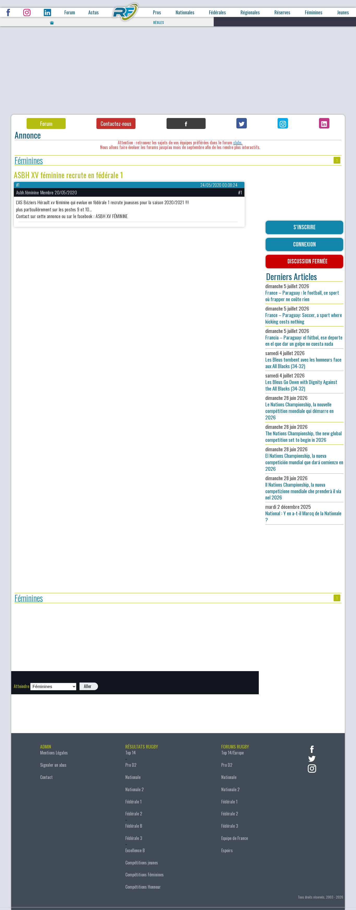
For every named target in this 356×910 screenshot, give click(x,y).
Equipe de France (234, 838)
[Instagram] (283, 123)
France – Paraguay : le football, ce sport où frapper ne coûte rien (302, 292)
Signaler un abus (53, 765)
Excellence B (135, 850)
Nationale (132, 777)
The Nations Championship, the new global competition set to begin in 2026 (303, 433)
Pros (157, 12)
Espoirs (227, 850)
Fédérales (217, 12)
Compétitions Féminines (144, 874)
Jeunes (343, 12)
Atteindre (21, 686)
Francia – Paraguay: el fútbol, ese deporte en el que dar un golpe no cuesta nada (303, 337)
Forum (69, 12)
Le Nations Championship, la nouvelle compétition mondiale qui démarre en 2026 (299, 407)
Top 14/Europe (232, 752)
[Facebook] (186, 123)
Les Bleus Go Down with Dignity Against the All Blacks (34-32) (301, 382)
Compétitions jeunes (141, 862)
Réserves (282, 12)
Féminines (313, 12)
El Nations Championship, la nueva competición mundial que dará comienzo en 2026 (304, 458)
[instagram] (312, 768)
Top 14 (130, 752)
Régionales (250, 12)
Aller (87, 686)
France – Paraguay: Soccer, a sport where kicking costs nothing (303, 315)
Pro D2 (130, 765)
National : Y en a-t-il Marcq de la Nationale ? (303, 513)
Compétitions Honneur (143, 886)
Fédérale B (133, 826)
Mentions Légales (54, 752)
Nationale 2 (134, 789)
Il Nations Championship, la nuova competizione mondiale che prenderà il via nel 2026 (303, 487)
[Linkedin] (324, 123)
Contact (46, 777)
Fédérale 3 (133, 838)
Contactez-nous (116, 123)
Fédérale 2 (133, 813)
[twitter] (312, 758)
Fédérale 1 (133, 801)
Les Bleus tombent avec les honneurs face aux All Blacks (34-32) (303, 359)
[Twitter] (241, 123)
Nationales (185, 12)
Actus (93, 12)
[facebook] (312, 748)
